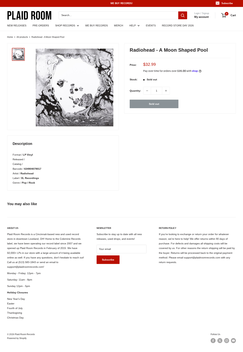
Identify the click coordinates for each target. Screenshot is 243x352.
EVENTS (151, 25)
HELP (132, 25)
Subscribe (227, 3)
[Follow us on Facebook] (213, 340)
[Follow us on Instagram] (226, 340)
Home (10, 37)
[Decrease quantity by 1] (147, 90)
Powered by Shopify (17, 338)
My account (201, 16)
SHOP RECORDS (65, 25)
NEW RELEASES (16, 25)
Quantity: (135, 90)
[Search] (182, 15)
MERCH (118, 25)
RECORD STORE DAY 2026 (178, 25)
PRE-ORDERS (41, 25)
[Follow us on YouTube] (233, 340)
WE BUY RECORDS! (121, 3)
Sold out (154, 103)
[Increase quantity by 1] (166, 90)
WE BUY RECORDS (96, 25)
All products (22, 37)
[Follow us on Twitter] (219, 340)
